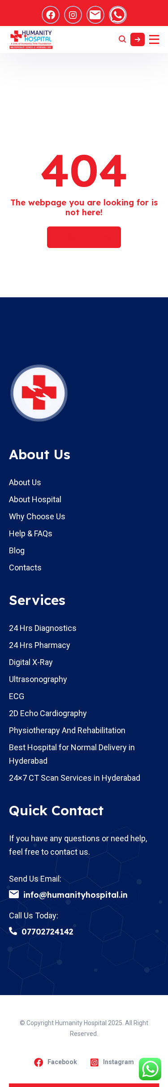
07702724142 (47, 931)
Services (37, 600)
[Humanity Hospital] (31, 39)
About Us (39, 454)
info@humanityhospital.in (75, 895)
